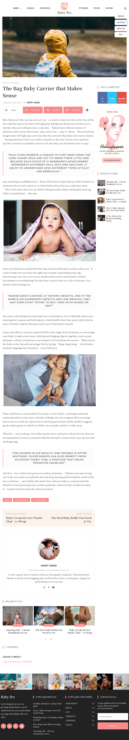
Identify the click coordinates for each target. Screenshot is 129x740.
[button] (125, 8)
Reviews (15, 82)
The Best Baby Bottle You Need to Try (48, 631)
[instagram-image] (8, 682)
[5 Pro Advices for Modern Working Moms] (101, 218)
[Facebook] (44, 586)
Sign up (113, 726)
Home (6, 82)
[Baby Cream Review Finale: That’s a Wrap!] (80, 615)
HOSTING (121, 22)
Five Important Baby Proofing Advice (46, 725)
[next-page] (51, 639)
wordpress (40, 500)
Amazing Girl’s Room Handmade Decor (18, 631)
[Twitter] (49, 586)
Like (102, 93)
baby (7, 500)
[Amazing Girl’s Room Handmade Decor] (18, 615)
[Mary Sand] (49, 549)
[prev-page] (46, 639)
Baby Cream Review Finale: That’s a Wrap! (24, 519)
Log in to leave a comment (17, 661)
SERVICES (121, 28)
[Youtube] (53, 586)
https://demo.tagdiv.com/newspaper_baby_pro (48, 570)
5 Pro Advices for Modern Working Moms (114, 218)
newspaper (21, 500)
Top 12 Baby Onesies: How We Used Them (115, 209)
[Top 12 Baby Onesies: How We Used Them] (101, 209)
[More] (87, 110)
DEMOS (121, 16)
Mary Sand (33, 103)
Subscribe (122, 93)
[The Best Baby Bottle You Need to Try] (49, 615)
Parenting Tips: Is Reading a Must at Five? (48, 718)
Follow (112, 93)
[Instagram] (9, 726)
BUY (121, 34)
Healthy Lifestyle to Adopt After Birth (47, 704)
